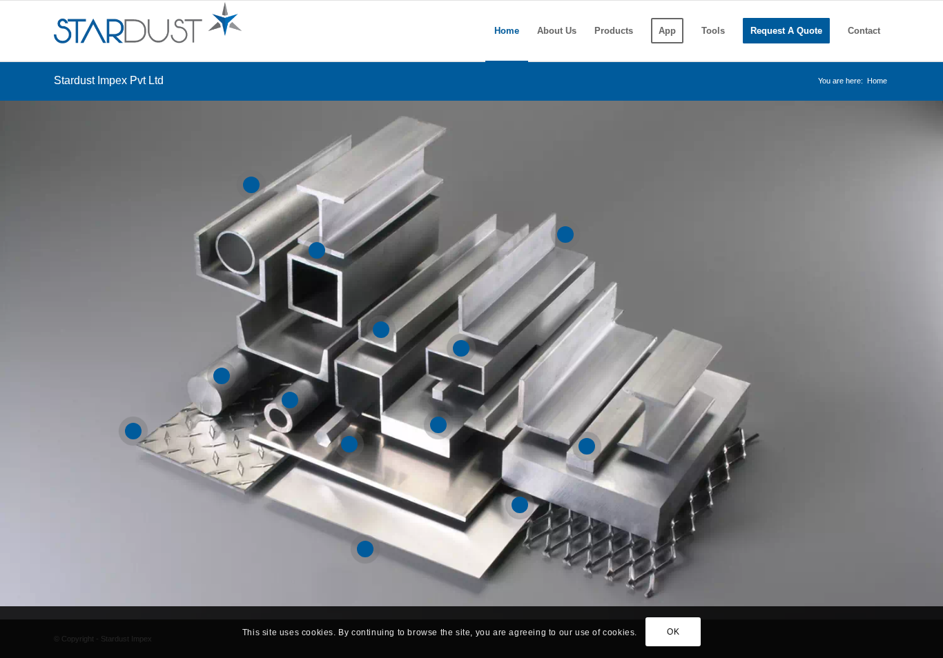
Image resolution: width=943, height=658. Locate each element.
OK (673, 632)
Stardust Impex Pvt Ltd (109, 80)
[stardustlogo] (148, 31)
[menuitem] (506, 31)
